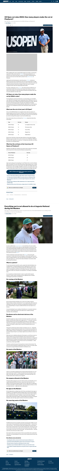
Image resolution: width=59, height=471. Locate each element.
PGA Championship (24, 194)
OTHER (33, 1)
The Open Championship (17, 194)
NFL (10, 1)
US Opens (25, 118)
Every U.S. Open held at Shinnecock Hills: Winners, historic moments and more (21, 175)
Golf (7, 194)
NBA (16, 1)
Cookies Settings (40, 464)
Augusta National (19, 245)
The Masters (11, 194)
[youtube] (57, 1)
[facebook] (51, 1)
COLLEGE (28, 1)
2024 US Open (30, 76)
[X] (53, 1)
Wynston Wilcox (8, 213)
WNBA (25, 1)
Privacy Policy (40, 462)
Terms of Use (50, 462)
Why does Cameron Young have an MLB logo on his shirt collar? (18, 443)
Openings (26, 461)
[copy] (12, 25)
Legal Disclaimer (18, 464)
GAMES (37, 1)
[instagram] (55, 1)
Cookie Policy (8, 464)
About (7, 461)
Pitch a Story (27, 462)
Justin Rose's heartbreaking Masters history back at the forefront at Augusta (20, 441)
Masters (17, 252)
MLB (13, 1)
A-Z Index (50, 461)
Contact (16, 461)
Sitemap (7, 462)
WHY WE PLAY (21, 1)
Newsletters (17, 462)
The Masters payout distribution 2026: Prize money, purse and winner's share (20, 444)
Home (7, 454)
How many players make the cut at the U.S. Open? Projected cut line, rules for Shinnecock (21, 179)
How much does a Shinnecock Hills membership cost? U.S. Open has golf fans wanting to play (20, 182)
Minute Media (6, 468)
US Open (21, 74)
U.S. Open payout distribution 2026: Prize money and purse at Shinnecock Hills (21, 177)
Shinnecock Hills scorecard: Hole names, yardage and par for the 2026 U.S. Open (21, 184)
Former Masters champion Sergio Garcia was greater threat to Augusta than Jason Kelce (21, 447)
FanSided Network (41, 461)
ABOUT (40, 1)
